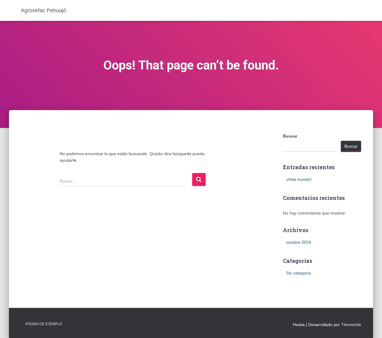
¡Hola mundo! (299, 179)
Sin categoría (298, 273)
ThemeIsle (351, 324)
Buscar (290, 136)
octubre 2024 (298, 242)
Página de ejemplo (43, 324)
